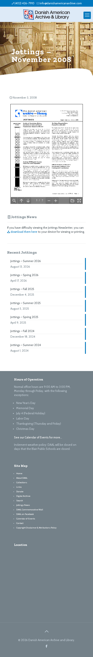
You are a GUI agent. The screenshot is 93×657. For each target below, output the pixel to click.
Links (19, 487)
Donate (19, 491)
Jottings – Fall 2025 (22, 289)
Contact (19, 523)
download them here (23, 231)
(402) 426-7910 (24, 3)
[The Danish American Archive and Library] (46, 14)
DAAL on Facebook (25, 514)
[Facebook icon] (46, 646)
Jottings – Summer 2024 (25, 345)
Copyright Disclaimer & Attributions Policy (36, 527)
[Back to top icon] (46, 631)
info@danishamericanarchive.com (61, 3)
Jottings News (24, 217)
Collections (21, 482)
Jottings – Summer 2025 (25, 303)
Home (19, 473)
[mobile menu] (87, 15)
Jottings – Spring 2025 (24, 317)
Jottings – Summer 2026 (25, 261)
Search (19, 500)
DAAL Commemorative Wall (29, 509)
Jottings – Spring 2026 (24, 275)
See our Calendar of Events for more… (38, 437)
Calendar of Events (25, 518)
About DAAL (21, 478)
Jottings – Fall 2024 (22, 331)
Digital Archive (23, 496)
